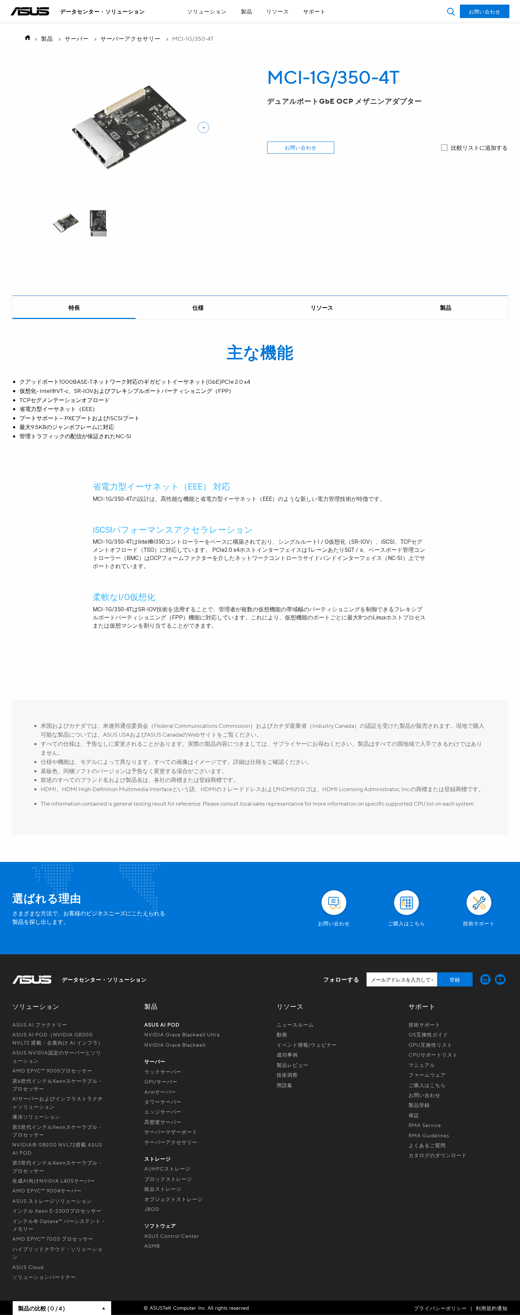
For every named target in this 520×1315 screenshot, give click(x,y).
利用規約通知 (492, 1307)
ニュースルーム (295, 1024)
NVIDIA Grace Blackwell (175, 1044)
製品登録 (419, 1105)
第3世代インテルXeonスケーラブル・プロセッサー (57, 1166)
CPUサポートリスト (433, 1054)
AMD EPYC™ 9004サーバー (47, 1190)
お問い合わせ (301, 147)
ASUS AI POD (162, 1024)
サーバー (77, 38)
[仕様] (198, 307)
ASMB (152, 1245)
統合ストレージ (162, 1188)
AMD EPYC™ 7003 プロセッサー (52, 1238)
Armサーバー (160, 1091)
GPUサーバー (161, 1081)
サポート (314, 11)
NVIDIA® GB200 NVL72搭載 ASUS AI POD (57, 1148)
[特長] (74, 307)
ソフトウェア (160, 1225)
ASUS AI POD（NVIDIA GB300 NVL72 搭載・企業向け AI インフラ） (57, 1038)
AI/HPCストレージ (167, 1168)
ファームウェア (427, 1074)
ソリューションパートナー (44, 1277)
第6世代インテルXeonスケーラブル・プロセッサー (57, 1084)
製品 (246, 11)
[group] (65, 224)
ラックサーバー (162, 1071)
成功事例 (287, 1054)
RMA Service (425, 1125)
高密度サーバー (162, 1122)
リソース (277, 11)
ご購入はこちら (427, 1085)
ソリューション (207, 11)
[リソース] (322, 307)
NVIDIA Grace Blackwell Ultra (182, 1034)
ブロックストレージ (168, 1179)
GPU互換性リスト (430, 1044)
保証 (414, 1115)
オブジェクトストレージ (173, 1199)
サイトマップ (243, 24)
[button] (450, 11)
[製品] (446, 307)
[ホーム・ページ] (25, 38)
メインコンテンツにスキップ (244, 24)
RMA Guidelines (429, 1135)
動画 (282, 1034)
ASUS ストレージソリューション (52, 1200)
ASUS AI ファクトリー (39, 1024)
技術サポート (424, 1024)
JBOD (152, 1209)
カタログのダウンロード (438, 1155)
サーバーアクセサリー (130, 38)
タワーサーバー (162, 1101)
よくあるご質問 (427, 1145)
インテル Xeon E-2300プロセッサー (57, 1210)
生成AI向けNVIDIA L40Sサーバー (53, 1180)
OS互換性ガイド (428, 1034)
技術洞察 (287, 1074)
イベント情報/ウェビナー (307, 1044)
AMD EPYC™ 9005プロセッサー (52, 1070)
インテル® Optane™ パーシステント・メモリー (59, 1225)
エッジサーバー (162, 1111)
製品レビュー (292, 1065)
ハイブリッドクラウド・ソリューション (57, 1253)
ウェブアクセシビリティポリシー (244, 24)
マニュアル (422, 1065)
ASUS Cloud (28, 1267)
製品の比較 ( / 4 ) (41, 1308)
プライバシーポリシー (440, 1307)
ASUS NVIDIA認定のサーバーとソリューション (56, 1056)
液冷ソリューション (36, 1116)
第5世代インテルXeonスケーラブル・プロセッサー (57, 1131)
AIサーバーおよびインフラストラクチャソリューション (57, 1102)
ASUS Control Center (171, 1236)
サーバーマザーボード (170, 1131)
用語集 (285, 1085)
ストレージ (157, 1158)
